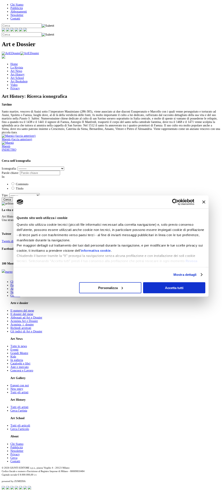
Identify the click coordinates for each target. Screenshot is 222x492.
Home (14, 64)
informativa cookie (96, 250)
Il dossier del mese (21, 314)
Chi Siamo (16, 4)
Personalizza (108, 287)
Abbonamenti (18, 11)
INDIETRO (9, 149)
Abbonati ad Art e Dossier (26, 317)
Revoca (192, 261)
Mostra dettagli (185, 274)
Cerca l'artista (18, 410)
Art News (16, 71)
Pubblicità (16, 8)
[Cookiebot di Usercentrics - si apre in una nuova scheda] (175, 202)
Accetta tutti (174, 287)
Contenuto (21, 184)
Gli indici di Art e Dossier (26, 331)
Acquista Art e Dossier (24, 321)
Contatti (15, 18)
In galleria (16, 360)
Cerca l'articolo (19, 429)
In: (3, 176)
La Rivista (16, 67)
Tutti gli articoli (20, 425)
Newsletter (16, 15)
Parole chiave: (10, 173)
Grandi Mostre (19, 353)
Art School (17, 78)
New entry (16, 389)
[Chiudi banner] (203, 201)
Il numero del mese (22, 310)
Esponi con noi (19, 385)
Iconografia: (9, 168)
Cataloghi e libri (20, 363)
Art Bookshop (19, 81)
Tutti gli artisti (19, 392)
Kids (13, 356)
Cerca (7, 199)
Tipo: (5, 195)
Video (14, 85)
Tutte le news (18, 346)
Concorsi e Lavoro (21, 370)
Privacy (15, 88)
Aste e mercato (19, 367)
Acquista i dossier (22, 324)
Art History (17, 74)
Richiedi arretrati (20, 328)
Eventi (14, 349)
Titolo (19, 188)
